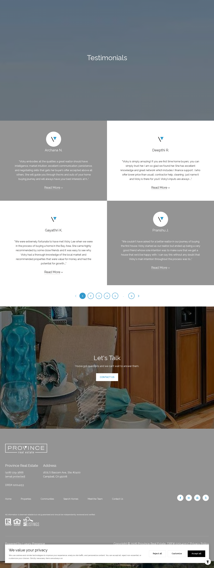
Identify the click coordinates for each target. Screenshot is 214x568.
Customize (177, 553)
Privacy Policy (199, 543)
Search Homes (70, 499)
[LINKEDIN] (189, 498)
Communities (47, 499)
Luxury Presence (33, 543)
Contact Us (117, 499)
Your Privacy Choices (107, 564)
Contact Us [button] (107, 377)
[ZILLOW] (197, 498)
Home (8, 499)
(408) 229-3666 (14, 472)
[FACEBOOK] (180, 498)
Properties (26, 499)
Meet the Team (95, 499)
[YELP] (206, 498)
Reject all (157, 553)
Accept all (196, 553)
